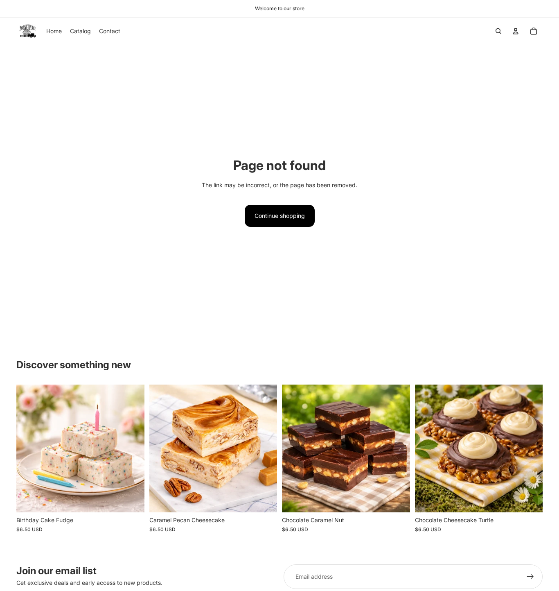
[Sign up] (530, 576)
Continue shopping (280, 215)
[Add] (131, 500)
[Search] (498, 31)
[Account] (516, 31)
